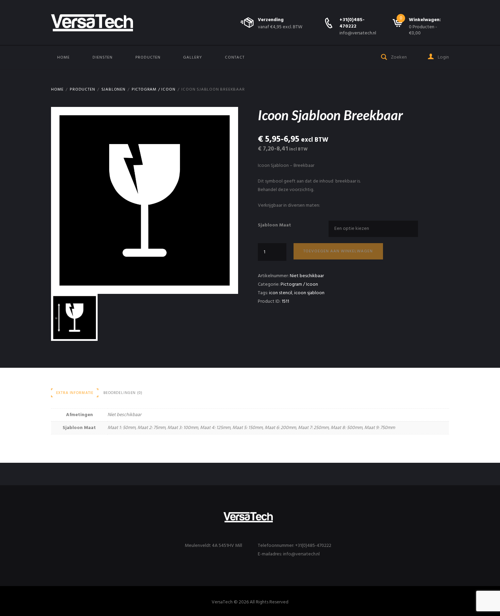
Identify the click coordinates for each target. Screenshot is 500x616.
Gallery (192, 57)
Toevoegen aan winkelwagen (338, 251)
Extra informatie (75, 393)
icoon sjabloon (309, 293)
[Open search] (384, 56)
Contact (235, 57)
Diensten (103, 57)
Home (63, 57)
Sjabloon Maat (274, 225)
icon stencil (280, 293)
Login (443, 57)
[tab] (75, 393)
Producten (148, 57)
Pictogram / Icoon (154, 89)
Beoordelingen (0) (122, 393)
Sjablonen (113, 89)
